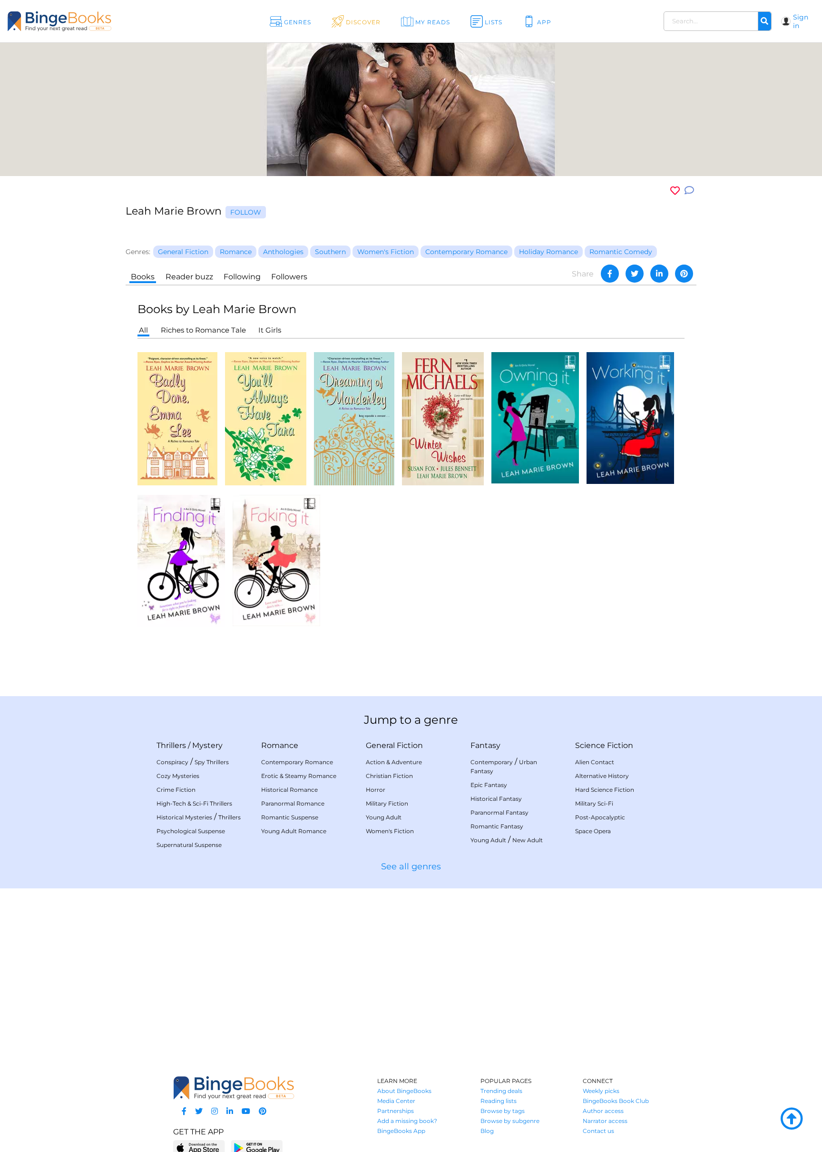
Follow (245, 212)
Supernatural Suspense (189, 844)
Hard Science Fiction (604, 789)
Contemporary (491, 762)
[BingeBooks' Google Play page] (257, 1147)
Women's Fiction (390, 831)
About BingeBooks (404, 1090)
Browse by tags (502, 1110)
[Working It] (630, 417)
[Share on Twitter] (635, 274)
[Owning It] (535, 417)
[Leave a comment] (689, 191)
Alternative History (602, 775)
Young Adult (383, 817)
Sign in (800, 21)
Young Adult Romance (293, 831)
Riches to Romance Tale (203, 330)
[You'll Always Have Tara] (265, 418)
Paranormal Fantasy (499, 812)
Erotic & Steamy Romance (298, 775)
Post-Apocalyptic (600, 817)
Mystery (207, 745)
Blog (487, 1130)
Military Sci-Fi (594, 803)
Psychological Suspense (191, 831)
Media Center (396, 1100)
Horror (375, 789)
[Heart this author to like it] (675, 191)
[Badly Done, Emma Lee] (177, 418)
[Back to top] (791, 1119)
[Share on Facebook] (610, 274)
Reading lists (498, 1100)
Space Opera (593, 831)
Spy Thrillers (212, 762)
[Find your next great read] (82, 21)
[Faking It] (276, 559)
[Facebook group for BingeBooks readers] (184, 1111)
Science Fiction (604, 745)
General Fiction (394, 745)
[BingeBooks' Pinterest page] (262, 1111)
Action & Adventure (394, 762)
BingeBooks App (401, 1130)
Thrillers (171, 745)
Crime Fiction (176, 789)
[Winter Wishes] (443, 418)
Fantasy (485, 745)
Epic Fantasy (488, 784)
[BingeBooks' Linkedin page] (229, 1111)
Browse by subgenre (509, 1120)
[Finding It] (181, 560)
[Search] (764, 21)
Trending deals (501, 1090)
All (143, 330)
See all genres (411, 866)
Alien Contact (594, 762)
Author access (603, 1110)
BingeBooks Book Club (616, 1100)
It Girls (269, 330)
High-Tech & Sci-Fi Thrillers (194, 803)
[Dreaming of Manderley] (354, 418)
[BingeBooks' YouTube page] (246, 1111)
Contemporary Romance (297, 762)
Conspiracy (172, 762)
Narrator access (605, 1120)
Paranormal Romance (292, 803)
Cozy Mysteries (178, 775)
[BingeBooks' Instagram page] (214, 1111)
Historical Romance (289, 789)
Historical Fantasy (496, 798)
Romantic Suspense (289, 817)
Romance (279, 745)
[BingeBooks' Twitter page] (199, 1111)
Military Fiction (387, 803)
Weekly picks (601, 1090)
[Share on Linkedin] (659, 274)
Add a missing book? (407, 1120)
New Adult (527, 840)
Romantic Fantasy (496, 826)
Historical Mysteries (184, 817)
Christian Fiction (389, 775)
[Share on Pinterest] (684, 274)
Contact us (598, 1130)
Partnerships (395, 1110)
